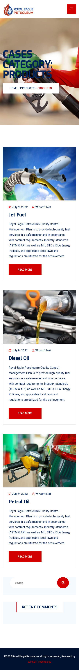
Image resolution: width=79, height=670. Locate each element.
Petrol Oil (19, 501)
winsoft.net (43, 207)
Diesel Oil (19, 358)
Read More (25, 269)
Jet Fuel (17, 215)
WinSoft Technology (39, 661)
